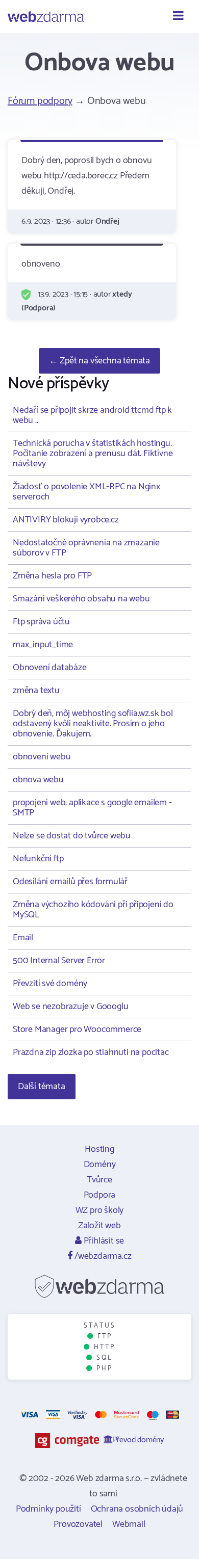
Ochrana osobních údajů (137, 1509)
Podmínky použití (48, 1509)
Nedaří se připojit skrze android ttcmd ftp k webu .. (92, 415)
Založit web (99, 1225)
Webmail (128, 1524)
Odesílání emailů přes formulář (70, 881)
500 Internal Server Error (59, 960)
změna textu (36, 690)
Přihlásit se (103, 1241)
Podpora (100, 1195)
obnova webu (38, 779)
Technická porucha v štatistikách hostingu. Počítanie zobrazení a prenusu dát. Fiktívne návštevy (92, 453)
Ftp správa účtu (41, 621)
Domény (100, 1164)
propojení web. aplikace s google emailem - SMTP (92, 808)
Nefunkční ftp (38, 858)
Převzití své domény (50, 983)
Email (23, 937)
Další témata (41, 1086)
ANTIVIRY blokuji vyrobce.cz (66, 519)
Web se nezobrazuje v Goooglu (70, 1006)
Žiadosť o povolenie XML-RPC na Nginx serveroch (86, 492)
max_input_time (43, 644)
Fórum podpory (40, 101)
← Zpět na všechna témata (99, 360)
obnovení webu (41, 756)
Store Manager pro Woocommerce (77, 1029)
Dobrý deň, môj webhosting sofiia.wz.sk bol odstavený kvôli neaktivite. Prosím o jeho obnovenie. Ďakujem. (93, 724)
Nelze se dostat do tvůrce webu (72, 835)
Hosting (99, 1149)
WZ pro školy (100, 1210)
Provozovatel (78, 1524)
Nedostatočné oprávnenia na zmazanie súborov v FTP (86, 548)
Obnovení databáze (50, 667)
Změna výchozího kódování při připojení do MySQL (93, 909)
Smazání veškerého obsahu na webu (81, 598)
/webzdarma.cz (101, 1256)
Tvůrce (99, 1179)
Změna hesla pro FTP (52, 576)
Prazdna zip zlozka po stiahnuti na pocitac (91, 1052)
